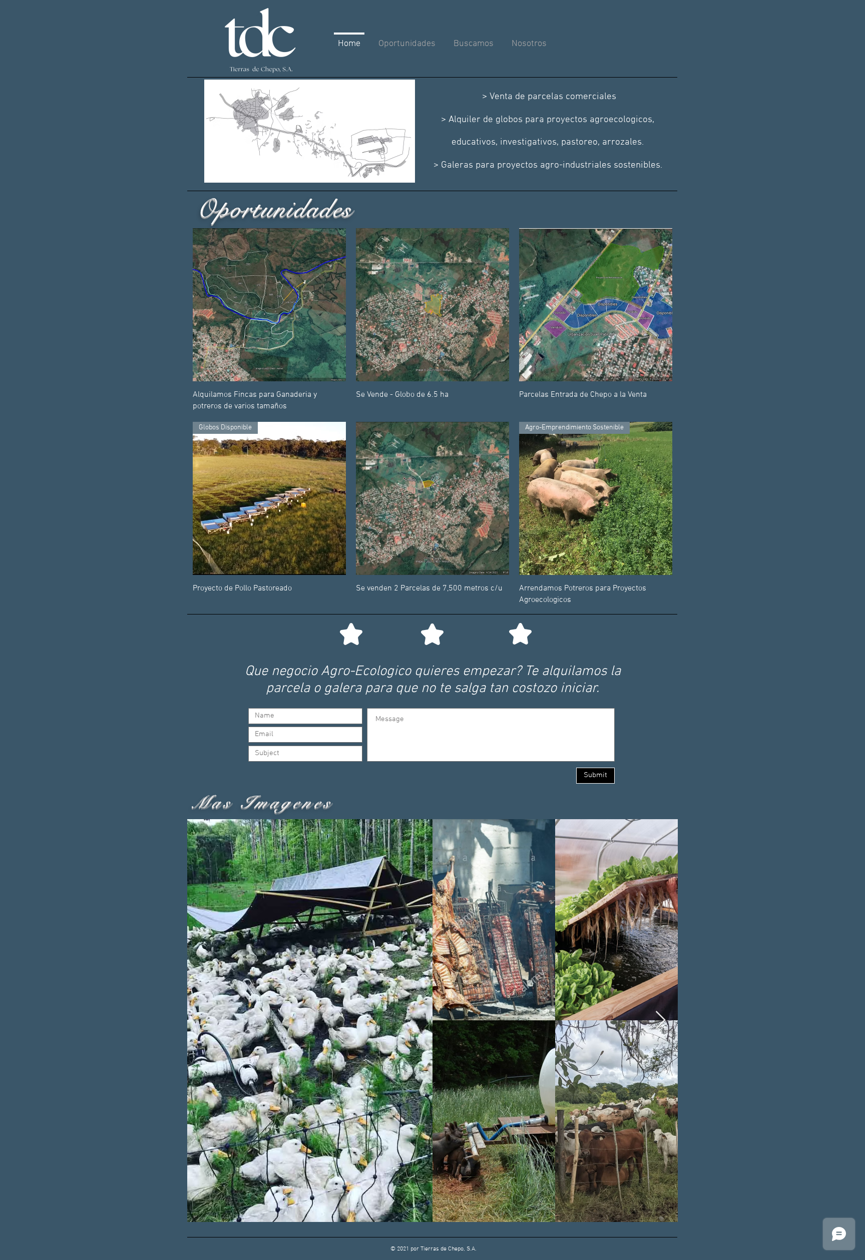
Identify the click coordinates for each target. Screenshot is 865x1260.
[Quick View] (269, 304)
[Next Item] (660, 1020)
